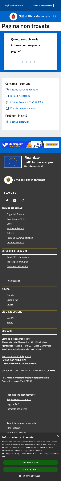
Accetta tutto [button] (30, 462)
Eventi (10, 322)
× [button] (58, 436)
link (3, 456)
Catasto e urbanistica (17, 266)
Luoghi (10, 318)
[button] (30, 476)
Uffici (9, 223)
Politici (10, 233)
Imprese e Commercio (17, 261)
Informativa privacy (16, 432)
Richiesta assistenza (17, 409)
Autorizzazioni (14, 280)
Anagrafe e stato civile (18, 257)
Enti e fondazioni (15, 228)
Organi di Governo (16, 214)
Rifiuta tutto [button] (30, 469)
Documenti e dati (15, 242)
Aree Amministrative (17, 219)
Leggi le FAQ (13, 404)
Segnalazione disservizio (19, 399)
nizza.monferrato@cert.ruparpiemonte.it (28, 377)
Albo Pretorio (13, 428)
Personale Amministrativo (20, 238)
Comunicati (12, 300)
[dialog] (30, 457)
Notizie (10, 295)
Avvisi (10, 304)
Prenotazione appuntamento (21, 394)
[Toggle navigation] (6, 16)
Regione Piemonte (13, 5)
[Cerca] (55, 16)
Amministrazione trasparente (21, 423)
